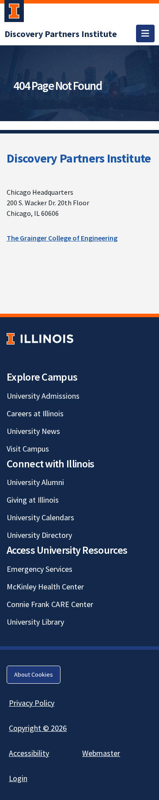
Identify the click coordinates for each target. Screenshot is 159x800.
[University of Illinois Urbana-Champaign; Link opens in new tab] (14, 13)
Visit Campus (28, 449)
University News (33, 431)
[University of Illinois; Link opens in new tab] (40, 338)
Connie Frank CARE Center (50, 604)
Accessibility (29, 753)
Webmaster (101, 753)
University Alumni (35, 482)
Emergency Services (39, 569)
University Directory (39, 535)
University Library (35, 622)
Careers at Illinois (35, 413)
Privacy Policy (31, 703)
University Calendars (40, 517)
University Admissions (43, 396)
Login (18, 778)
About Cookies (33, 674)
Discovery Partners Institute (79, 158)
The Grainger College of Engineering (62, 237)
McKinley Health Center (45, 586)
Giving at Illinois (33, 500)
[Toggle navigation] (145, 33)
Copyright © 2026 (38, 728)
